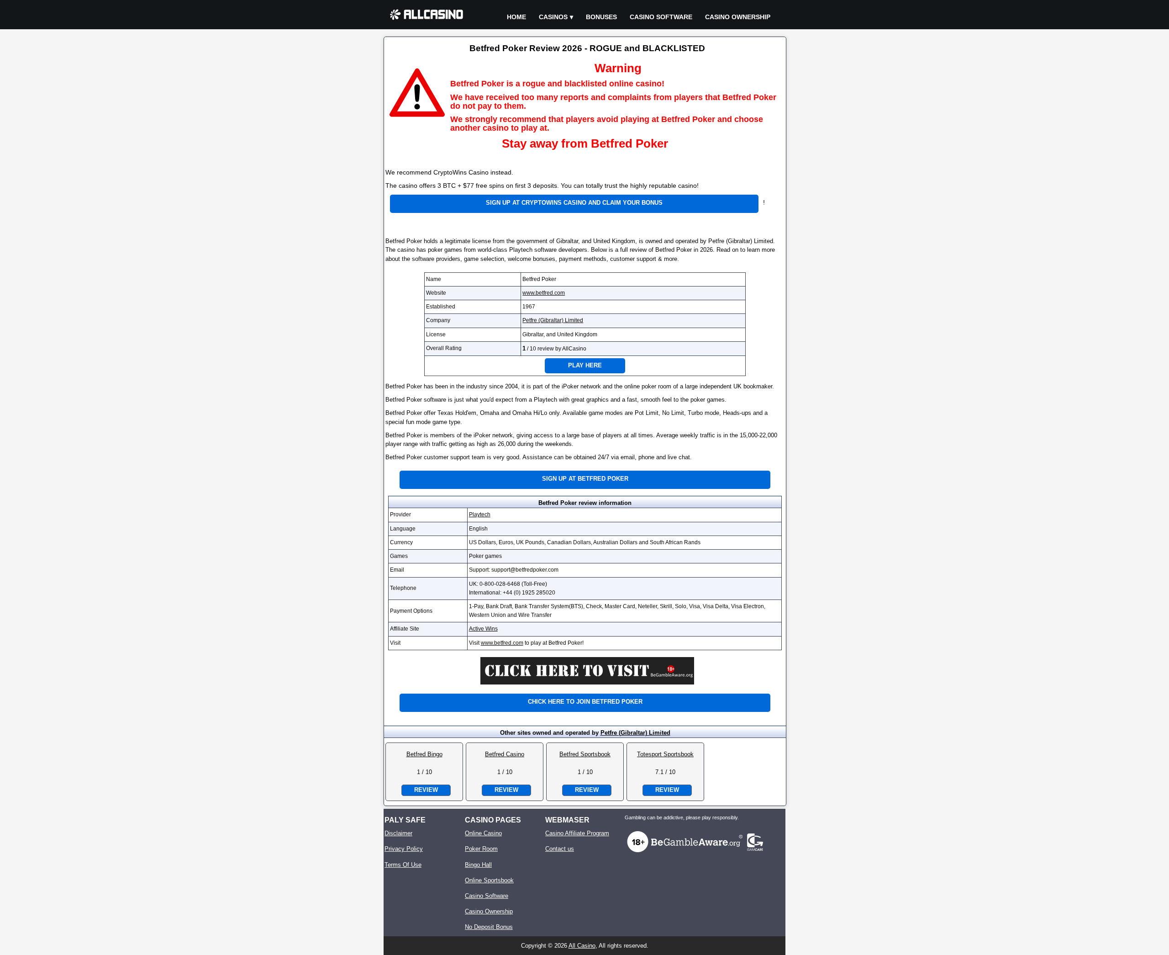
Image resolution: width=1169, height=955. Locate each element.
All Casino (582, 945)
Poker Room (481, 848)
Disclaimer (398, 833)
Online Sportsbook (489, 880)
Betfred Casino (504, 754)
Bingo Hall (478, 864)
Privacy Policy (403, 848)
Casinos (553, 17)
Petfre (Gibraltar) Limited (552, 320)
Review (426, 789)
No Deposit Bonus (489, 926)
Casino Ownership (737, 17)
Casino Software (661, 17)
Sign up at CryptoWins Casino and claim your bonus (574, 202)
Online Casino (483, 833)
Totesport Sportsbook (665, 754)
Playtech (479, 514)
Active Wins (483, 629)
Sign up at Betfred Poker (585, 478)
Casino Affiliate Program (577, 833)
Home (516, 17)
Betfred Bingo (424, 754)
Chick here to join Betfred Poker (585, 701)
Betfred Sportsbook (585, 754)
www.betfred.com (543, 293)
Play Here (585, 365)
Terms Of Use (402, 864)
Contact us (559, 848)
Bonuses (601, 17)
